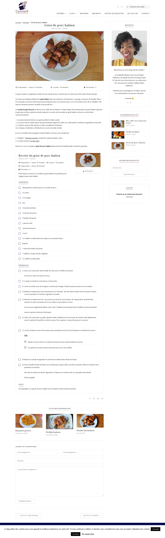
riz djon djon (34, 141)
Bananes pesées (23, 430)
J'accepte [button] (155, 529)
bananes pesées (31, 138)
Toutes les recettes (114, 13)
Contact (146, 13)
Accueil (18, 22)
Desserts (96, 13)
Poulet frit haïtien (86, 430)
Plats (72, 13)
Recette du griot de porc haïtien (39, 155)
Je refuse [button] (75, 534)
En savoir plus (88, 534)
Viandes (26, 22)
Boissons (84, 13)
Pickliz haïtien (53, 432)
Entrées (61, 13)
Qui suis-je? (132, 13)
